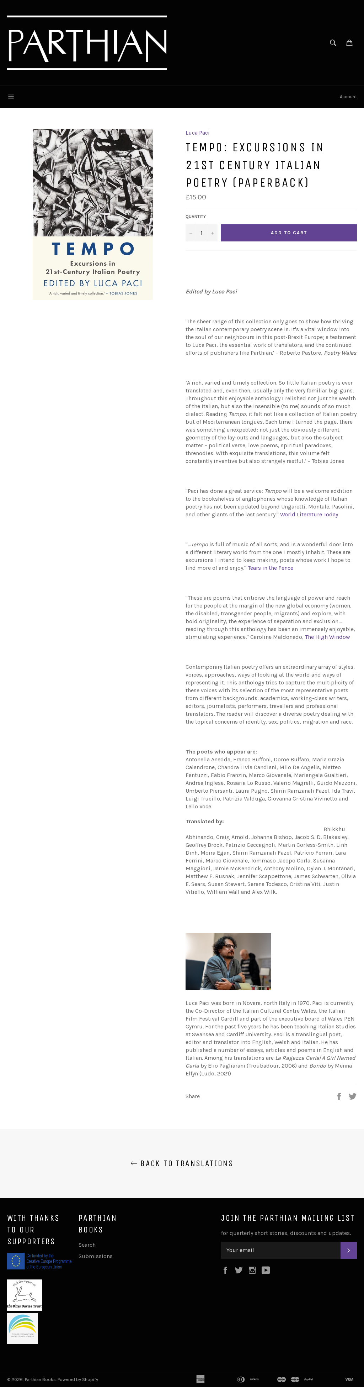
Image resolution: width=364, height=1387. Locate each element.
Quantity (196, 216)
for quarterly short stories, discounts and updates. (286, 1233)
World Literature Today (309, 514)
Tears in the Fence (270, 567)
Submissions (96, 1256)
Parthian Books (40, 1379)
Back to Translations (186, 1163)
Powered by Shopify (78, 1379)
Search (87, 1244)
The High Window (327, 636)
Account (348, 96)
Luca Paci (198, 132)
